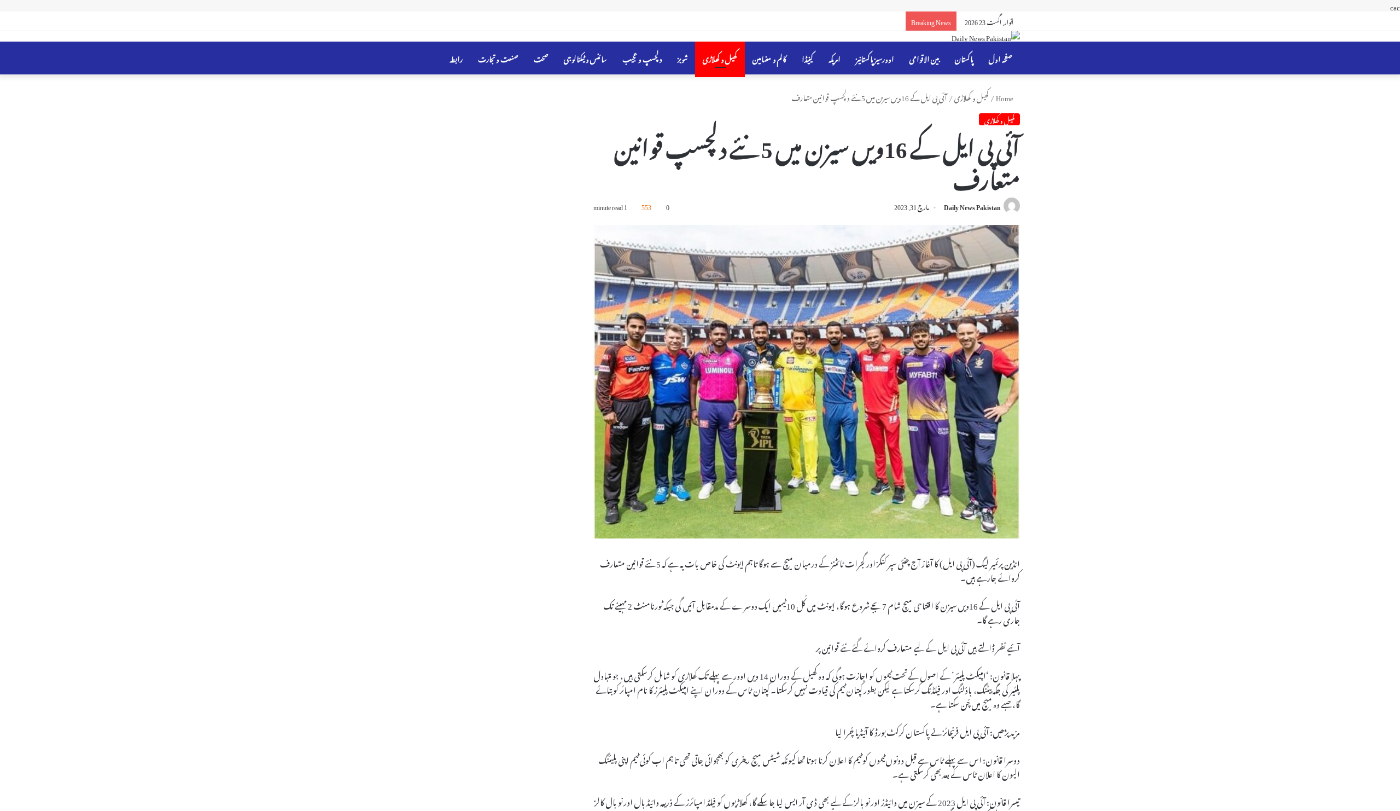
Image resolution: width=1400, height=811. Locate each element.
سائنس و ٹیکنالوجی (585, 57)
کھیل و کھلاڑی (720, 57)
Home (1005, 96)
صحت (541, 57)
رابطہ (456, 57)
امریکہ (835, 57)
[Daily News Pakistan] (986, 36)
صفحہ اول (1000, 57)
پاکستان (964, 57)
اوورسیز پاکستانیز (875, 57)
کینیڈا (807, 57)
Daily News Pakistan (972, 206)
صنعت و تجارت (498, 57)
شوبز (682, 57)
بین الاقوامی (924, 57)
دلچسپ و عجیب (642, 57)
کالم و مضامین (769, 57)
